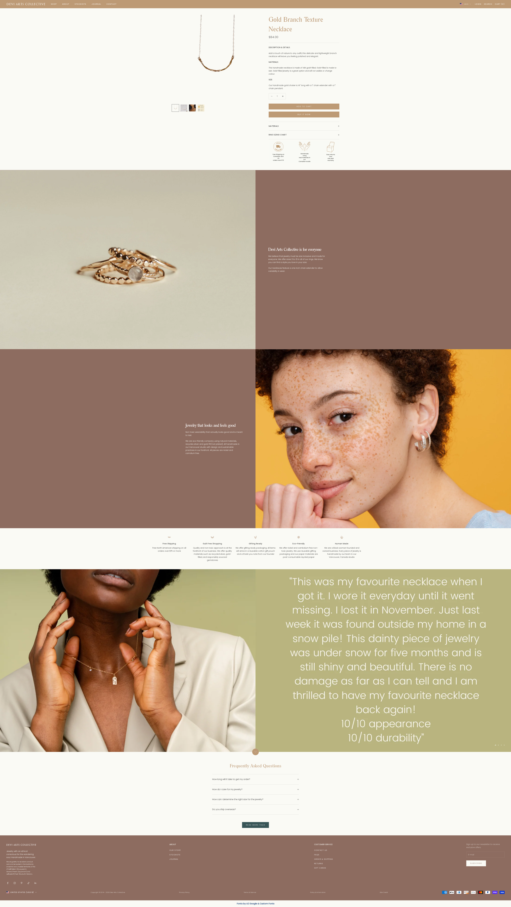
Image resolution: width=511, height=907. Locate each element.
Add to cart (304, 106)
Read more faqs (255, 825)
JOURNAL (96, 4)
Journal (173, 859)
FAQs (316, 854)
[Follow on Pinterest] (21, 883)
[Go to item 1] (175, 108)
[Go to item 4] (201, 108)
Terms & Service (250, 892)
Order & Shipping (323, 859)
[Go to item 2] (184, 108)
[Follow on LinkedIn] (35, 883)
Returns (318, 863)
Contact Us (320, 850)
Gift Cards (320, 868)
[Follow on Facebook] (7, 883)
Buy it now (304, 114)
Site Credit (384, 892)
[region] (255, 660)
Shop (54, 4)
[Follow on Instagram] (14, 883)
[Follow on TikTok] (28, 883)
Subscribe (476, 863)
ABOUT (65, 4)
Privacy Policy (184, 892)
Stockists (174, 854)
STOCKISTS (80, 4)
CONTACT (111, 4)
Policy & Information (317, 892)
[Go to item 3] (192, 108)
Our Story (175, 850)
